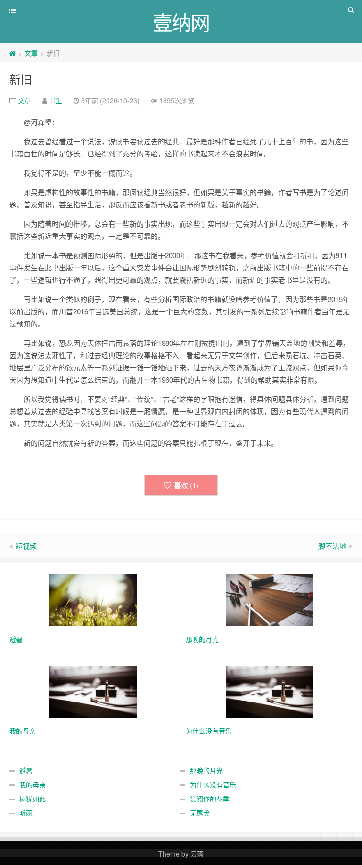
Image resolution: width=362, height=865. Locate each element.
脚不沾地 (332, 546)
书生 (55, 100)
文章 (31, 52)
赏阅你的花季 (210, 798)
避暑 (26, 770)
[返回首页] (12, 52)
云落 (197, 853)
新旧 (20, 79)
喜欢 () (186, 485)
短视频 (26, 546)
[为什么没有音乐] (269, 691)
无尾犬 (200, 812)
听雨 (26, 812)
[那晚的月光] (269, 599)
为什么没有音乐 (213, 784)
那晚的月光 (206, 770)
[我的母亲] (93, 691)
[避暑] (93, 599)
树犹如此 (32, 798)
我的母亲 (32, 784)
